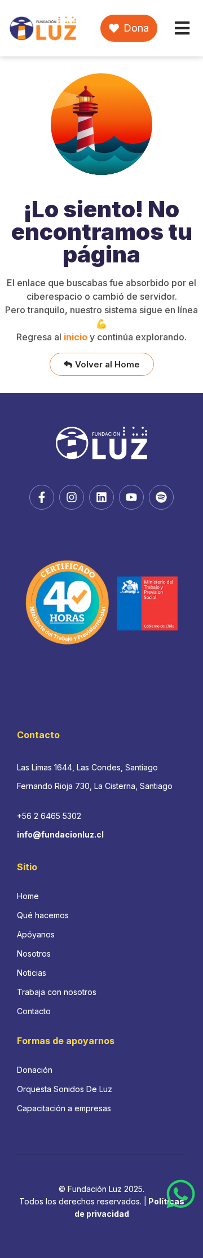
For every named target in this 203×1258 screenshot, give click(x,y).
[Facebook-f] (41, 497)
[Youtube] (131, 497)
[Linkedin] (101, 497)
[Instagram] (71, 497)
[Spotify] (161, 497)
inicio (75, 337)
